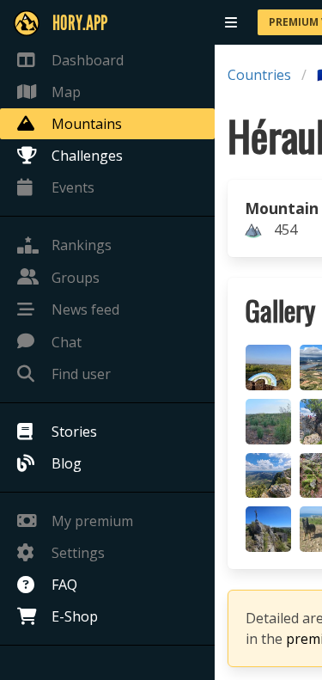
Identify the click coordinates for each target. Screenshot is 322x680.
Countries (259, 74)
